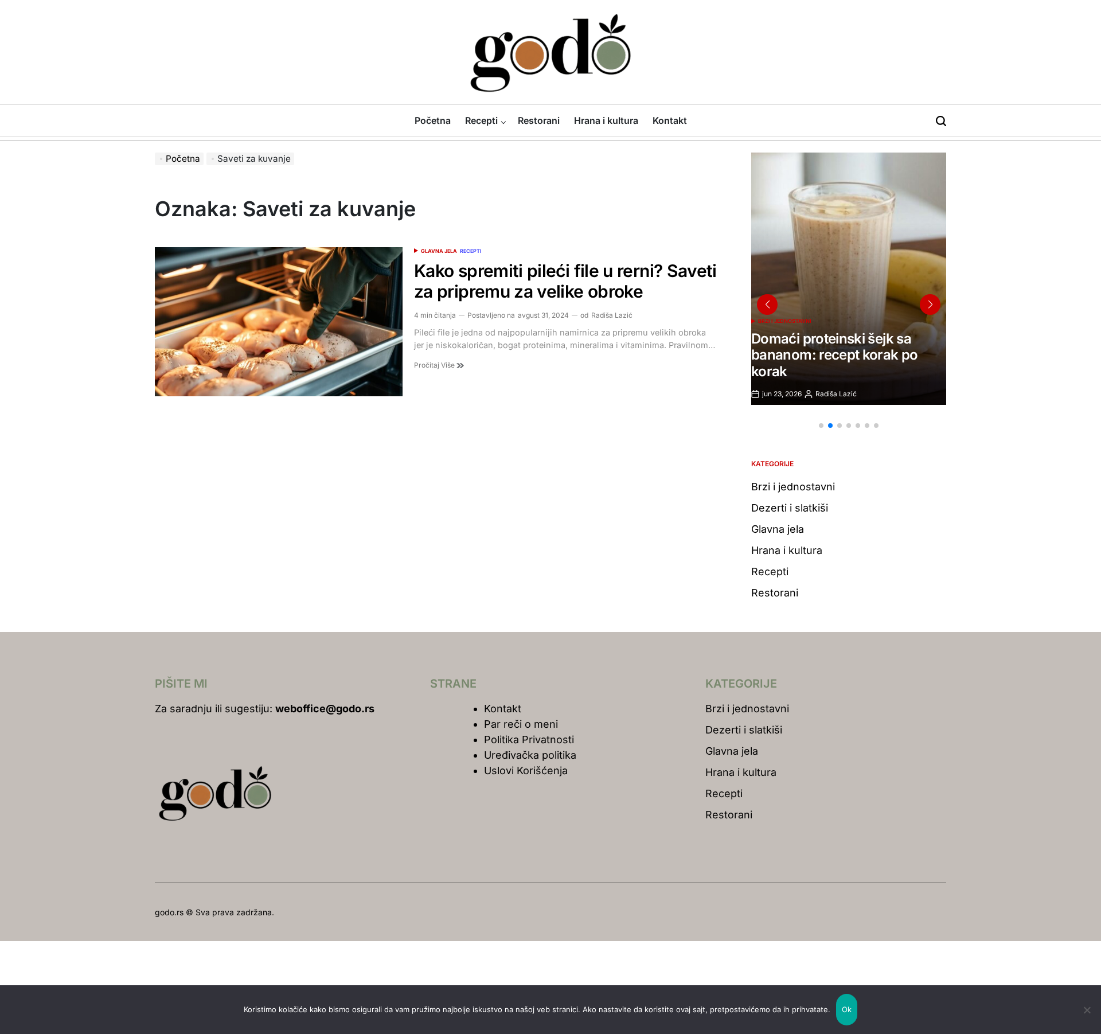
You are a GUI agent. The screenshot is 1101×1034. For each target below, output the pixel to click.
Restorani (539, 120)
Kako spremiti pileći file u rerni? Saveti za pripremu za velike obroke (565, 281)
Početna (433, 120)
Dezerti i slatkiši (789, 508)
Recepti (481, 120)
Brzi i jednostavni (784, 321)
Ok (847, 1009)
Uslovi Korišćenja (526, 770)
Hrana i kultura (606, 120)
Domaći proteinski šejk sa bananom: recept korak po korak (834, 355)
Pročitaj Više (435, 365)
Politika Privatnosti (529, 739)
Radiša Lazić (612, 315)
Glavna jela (439, 251)
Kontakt (670, 120)
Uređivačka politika (530, 755)
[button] (821, 425)
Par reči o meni (521, 724)
